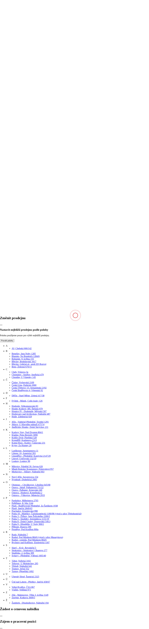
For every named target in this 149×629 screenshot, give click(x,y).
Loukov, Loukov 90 (21, 461)
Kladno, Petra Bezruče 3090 (25, 435)
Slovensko (5, 286)
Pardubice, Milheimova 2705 (25, 500)
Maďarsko (4, 289)
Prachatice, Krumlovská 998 (25, 511)
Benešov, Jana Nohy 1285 (24, 353)
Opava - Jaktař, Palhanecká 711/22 (28, 487)
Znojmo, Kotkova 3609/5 (23, 597)
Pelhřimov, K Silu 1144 (22, 503)
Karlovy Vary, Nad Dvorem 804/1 (27, 432)
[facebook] (22, 312)
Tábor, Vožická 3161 (21, 561)
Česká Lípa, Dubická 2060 (24, 385)
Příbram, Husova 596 (21, 527)
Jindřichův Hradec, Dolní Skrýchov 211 (30, 427)
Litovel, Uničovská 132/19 (24, 458)
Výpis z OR (11, 181)
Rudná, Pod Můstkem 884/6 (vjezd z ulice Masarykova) (37, 537)
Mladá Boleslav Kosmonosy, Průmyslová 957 (33, 469)
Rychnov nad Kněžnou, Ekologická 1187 (31, 542)
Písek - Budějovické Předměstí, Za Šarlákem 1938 (35, 506)
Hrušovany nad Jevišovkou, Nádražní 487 (31, 414)
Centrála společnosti (15, 173)
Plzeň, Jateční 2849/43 (22, 508)
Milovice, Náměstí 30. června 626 (27, 466)
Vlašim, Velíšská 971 (21, 589)
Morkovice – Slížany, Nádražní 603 (28, 471)
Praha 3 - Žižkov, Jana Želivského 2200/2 (31, 516)
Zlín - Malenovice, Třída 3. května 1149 (30, 595)
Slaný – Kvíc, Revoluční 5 (24, 548)
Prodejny (10, 176)
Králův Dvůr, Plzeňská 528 (24, 437)
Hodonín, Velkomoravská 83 (25, 406)
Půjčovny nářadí (13, 200)
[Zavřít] (1, 628)
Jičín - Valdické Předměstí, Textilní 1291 (30, 422)
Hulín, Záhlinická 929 (22, 416)
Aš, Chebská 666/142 (22, 348)
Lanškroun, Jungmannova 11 (25, 450)
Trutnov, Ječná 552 (20, 568)
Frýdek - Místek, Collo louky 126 (27, 401)
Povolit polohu (7, 341)
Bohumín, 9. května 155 (23, 359)
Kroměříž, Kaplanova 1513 (24, 440)
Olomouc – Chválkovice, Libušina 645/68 (31, 485)
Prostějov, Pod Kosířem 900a (25, 529)
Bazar (8, 208)
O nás (8, 171)
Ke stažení (10, 179)
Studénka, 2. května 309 (23, 553)
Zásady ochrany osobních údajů (20, 184)
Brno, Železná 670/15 (22, 367)
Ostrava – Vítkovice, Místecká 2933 (28, 495)
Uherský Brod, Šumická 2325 (25, 576)
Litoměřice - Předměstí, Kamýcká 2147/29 (31, 456)
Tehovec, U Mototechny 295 (25, 563)
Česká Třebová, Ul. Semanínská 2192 (29, 387)
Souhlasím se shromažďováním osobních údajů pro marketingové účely (36, 157)
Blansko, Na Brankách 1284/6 (26, 356)
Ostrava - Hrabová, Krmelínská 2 (27, 492)
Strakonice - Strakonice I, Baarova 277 (29, 550)
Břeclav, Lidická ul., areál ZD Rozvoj (29, 364)
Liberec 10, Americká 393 (24, 453)
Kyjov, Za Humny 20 (21, 445)
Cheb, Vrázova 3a (20, 372)
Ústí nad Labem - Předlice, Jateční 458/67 (31, 582)
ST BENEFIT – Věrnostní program (22, 203)
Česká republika (7, 284)
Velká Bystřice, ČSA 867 (23, 587)
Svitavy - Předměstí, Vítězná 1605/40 (29, 555)
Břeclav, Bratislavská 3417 (24, 361)
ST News (10, 219)
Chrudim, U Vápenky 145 (24, 377)
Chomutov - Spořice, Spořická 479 (28, 374)
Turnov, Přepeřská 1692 (23, 571)
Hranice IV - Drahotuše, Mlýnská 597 (29, 411)
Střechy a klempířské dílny (18, 198)
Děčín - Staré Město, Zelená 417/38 (28, 395)
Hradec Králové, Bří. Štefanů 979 (27, 408)
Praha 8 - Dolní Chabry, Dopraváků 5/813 (31, 521)
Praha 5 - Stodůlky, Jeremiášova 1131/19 (30, 519)
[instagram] (66, 312)
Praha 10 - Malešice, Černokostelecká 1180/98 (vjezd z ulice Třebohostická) (46, 513)
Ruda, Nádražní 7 (20, 534)
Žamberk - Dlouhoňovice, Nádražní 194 (30, 603)
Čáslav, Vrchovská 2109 (23, 382)
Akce (8, 195)
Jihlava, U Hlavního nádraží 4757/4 (28, 424)
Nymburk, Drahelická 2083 (24, 479)
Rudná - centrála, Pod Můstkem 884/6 (29, 540)
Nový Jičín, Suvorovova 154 (25, 477)
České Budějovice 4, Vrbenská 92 (27, 390)
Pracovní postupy (14, 205)
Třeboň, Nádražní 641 (22, 566)
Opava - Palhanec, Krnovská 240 (27, 490)
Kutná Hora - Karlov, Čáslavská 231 (28, 443)
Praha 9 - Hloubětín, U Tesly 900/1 (28, 524)
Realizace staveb (13, 222)
